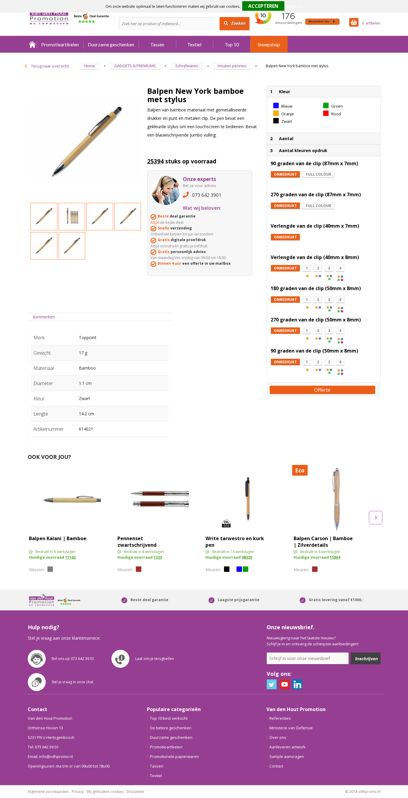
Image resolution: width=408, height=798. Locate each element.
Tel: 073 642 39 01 (43, 747)
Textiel (194, 44)
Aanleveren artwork (287, 747)
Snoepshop (269, 44)
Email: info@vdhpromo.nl (50, 756)
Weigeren (294, 6)
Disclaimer (136, 791)
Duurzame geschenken (111, 44)
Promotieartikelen (60, 44)
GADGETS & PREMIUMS (135, 65)
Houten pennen (232, 65)
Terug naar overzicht (50, 66)
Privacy (78, 791)
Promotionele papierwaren (174, 756)
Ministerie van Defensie (291, 727)
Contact (276, 766)
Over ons (277, 737)
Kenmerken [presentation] (44, 317)
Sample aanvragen (286, 756)
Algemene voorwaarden (48, 791)
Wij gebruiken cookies (105, 791)
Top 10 (232, 44)
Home (32, 44)
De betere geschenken (170, 727)
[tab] (44, 316)
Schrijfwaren (186, 65)
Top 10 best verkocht (169, 718)
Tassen (157, 44)
